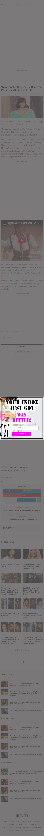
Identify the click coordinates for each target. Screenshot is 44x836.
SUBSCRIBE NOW (21, 434)
